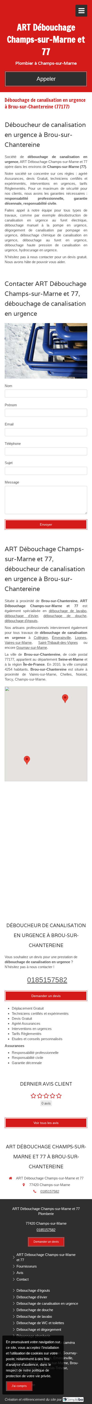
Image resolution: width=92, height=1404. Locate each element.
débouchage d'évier (21, 616)
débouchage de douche (64, 616)
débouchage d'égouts (21, 621)
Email (9, 424)
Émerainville (61, 638)
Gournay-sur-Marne (31, 648)
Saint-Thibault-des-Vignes (58, 643)
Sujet (9, 463)
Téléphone (13, 444)
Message (12, 482)
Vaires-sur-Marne (18, 643)
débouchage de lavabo (67, 611)
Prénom (11, 405)
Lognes (80, 638)
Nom (8, 386)
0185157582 (47, 980)
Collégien (41, 638)
